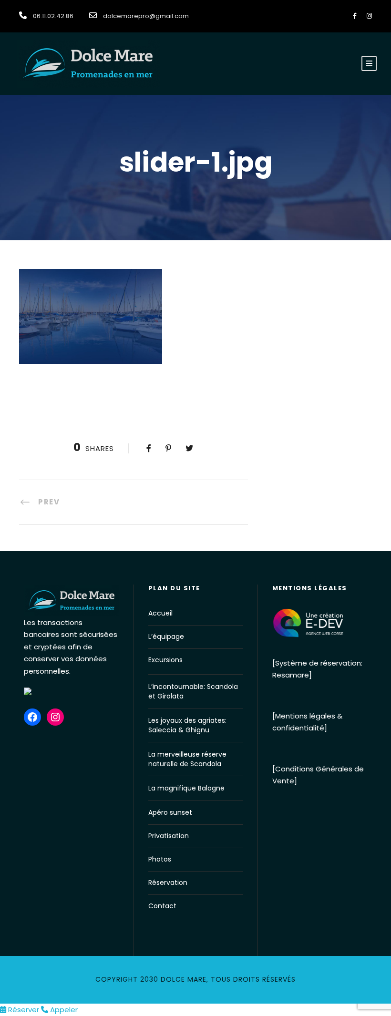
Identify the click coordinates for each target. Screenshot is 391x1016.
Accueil (160, 613)
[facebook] (355, 16)
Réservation (167, 882)
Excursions (165, 660)
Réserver (23, 1010)
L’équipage (166, 636)
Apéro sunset (170, 812)
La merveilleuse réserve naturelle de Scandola (187, 759)
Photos (159, 859)
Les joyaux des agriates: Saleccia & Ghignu (187, 725)
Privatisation (168, 836)
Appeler (63, 1010)
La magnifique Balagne (186, 788)
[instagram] (369, 16)
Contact (162, 906)
